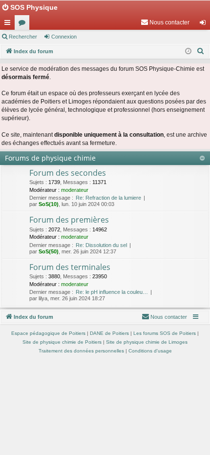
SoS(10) (49, 204)
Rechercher (23, 37)
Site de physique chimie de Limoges (147, 342)
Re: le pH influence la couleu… (112, 292)
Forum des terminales (69, 267)
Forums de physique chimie (50, 158)
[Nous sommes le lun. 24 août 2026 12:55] (188, 51)
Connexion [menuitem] (204, 24)
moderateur (74, 190)
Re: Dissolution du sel (101, 245)
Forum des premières (69, 219)
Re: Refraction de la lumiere (108, 198)
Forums (24, 24)
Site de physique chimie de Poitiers (62, 342)
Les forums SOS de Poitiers (164, 333)
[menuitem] (165, 22)
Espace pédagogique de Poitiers (48, 333)
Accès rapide (9, 24)
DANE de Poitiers (109, 333)
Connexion (64, 37)
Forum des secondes (67, 172)
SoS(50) (49, 251)
